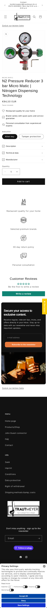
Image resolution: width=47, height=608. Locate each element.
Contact (9, 445)
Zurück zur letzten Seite (13, 26)
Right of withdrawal (15, 486)
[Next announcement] (42, 5)
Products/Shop (12, 427)
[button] (6, 17)
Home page (10, 421)
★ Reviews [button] (44, 306)
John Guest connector (16, 433)
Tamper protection (31, 136)
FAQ (7, 439)
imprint (8, 468)
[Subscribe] (39, 538)
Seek (7, 462)
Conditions (10, 474)
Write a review (23, 293)
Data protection (13, 480)
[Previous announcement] (5, 5)
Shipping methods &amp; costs (20, 492)
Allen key (10, 136)
